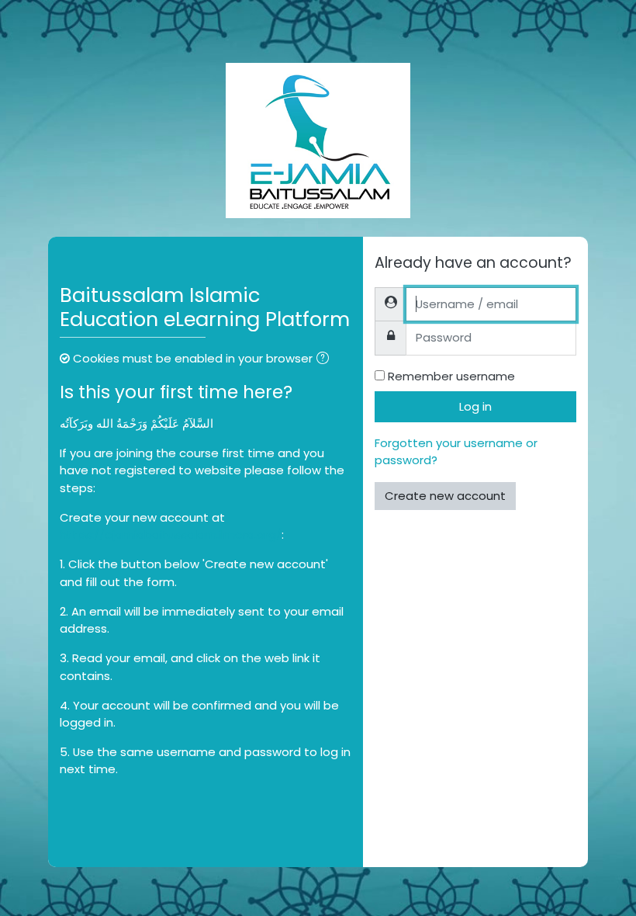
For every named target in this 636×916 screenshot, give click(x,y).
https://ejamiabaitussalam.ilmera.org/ (171, 534)
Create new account (445, 495)
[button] (326, 359)
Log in (475, 406)
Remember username (451, 376)
